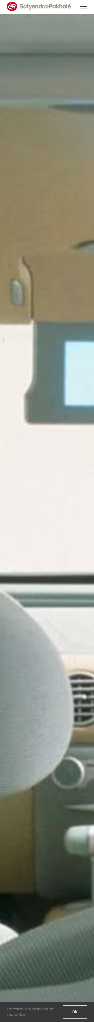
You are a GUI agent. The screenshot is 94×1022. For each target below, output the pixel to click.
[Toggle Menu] (84, 8)
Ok (75, 1011)
